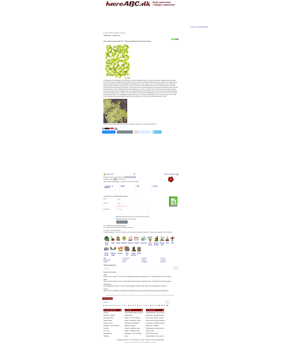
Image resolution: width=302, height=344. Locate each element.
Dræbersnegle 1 (129, 315)
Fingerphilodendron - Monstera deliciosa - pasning (156, 312)
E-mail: (105, 203)
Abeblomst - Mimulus (130, 325)
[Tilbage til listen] (134, 174)
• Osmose (154, 186)
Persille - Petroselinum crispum (133, 320)
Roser (124, 261)
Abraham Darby (150, 331)
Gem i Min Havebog (108, 132)
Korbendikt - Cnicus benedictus (111, 325)
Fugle (104, 258)
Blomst (126, 336)
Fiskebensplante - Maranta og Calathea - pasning (156, 328)
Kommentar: (106, 209)
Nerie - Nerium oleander (152, 333)
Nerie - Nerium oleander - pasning (154, 318)
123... (167, 305)
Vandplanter (144, 261)
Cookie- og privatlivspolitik (157, 340)
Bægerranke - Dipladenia (152, 325)
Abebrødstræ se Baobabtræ (132, 323)
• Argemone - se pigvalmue (108, 186)
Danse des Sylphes (108, 318)
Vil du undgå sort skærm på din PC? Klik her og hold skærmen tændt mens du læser (127, 41)
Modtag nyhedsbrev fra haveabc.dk (127, 219)
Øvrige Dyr (163, 261)
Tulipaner (143, 260)
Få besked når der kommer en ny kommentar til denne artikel (133, 216)
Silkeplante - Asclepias (109, 315)
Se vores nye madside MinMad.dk (199, 27)
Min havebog (125, 258)
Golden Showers (107, 320)
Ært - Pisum (106, 331)
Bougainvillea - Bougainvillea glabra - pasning (156, 315)
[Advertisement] (140, 19)
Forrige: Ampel (109, 174)
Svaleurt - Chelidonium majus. (132, 328)
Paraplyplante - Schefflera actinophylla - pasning (156, 323)
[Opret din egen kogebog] (173, 201)
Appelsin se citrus (108, 323)
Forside (111, 33)
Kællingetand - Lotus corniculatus (133, 333)
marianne (105, 289)
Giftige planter (106, 260)
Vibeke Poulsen (107, 284)
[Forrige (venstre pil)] (172, 39)
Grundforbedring (107, 333)
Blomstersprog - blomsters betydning (155, 320)
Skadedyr (143, 258)
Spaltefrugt (106, 336)
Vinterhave (163, 260)
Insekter (105, 261)
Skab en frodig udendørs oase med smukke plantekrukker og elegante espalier (134, 312)
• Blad (137, 186)
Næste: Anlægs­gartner (170, 174)
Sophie (105, 274)
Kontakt (148, 340)
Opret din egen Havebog (125, 132)
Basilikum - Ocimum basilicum (132, 318)
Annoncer (142, 340)
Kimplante (106, 328)
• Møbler (122, 186)
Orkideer (124, 260)
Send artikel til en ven (144, 132)
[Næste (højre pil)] (174, 39)
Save (112, 128)
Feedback (158, 132)
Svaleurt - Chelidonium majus (132, 331)
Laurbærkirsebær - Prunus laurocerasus (156, 336)
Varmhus (163, 258)
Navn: (105, 199)
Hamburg (105, 312)
